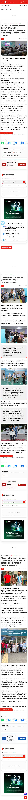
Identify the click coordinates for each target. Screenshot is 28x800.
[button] (23, 5)
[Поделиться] (25, 797)
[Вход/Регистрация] (23, 2)
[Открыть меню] (2, 2)
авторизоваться (12, 178)
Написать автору (23, 38)
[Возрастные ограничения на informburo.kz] (20, 2)
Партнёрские (9, 9)
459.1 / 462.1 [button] (6, 5)
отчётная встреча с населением (11, 155)
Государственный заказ (16, 23)
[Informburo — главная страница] (9, 2)
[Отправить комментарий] (24, 182)
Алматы (5, 475)
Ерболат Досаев (17, 152)
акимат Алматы (7, 152)
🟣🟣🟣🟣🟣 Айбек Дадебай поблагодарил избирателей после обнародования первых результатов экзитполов (14, 227)
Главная (2, 9)
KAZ (26, 1)
